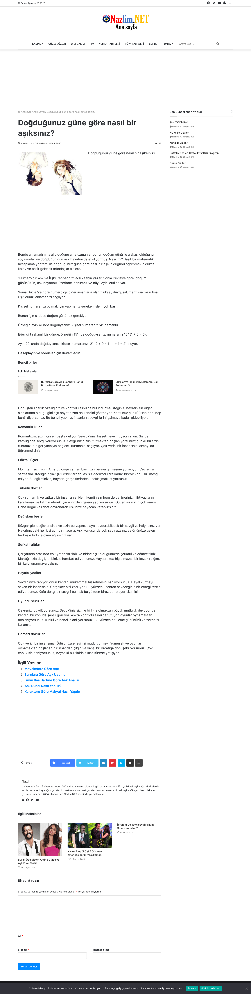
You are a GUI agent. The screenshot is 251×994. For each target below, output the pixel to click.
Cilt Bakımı (78, 43)
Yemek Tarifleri (109, 43)
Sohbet (154, 43)
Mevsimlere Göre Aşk (41, 669)
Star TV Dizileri (179, 122)
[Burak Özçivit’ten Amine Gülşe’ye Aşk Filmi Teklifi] (40, 839)
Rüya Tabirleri (134, 43)
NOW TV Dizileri (179, 132)
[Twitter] (33, 800)
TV (92, 43)
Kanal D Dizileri (179, 142)
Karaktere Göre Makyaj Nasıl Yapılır (52, 691)
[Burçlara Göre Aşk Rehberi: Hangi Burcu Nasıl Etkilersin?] (28, 387)
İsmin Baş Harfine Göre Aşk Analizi (51, 680)
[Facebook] (28, 800)
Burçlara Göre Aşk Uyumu (44, 674)
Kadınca (37, 43)
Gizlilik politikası (210, 988)
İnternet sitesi (101, 949)
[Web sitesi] (24, 800)
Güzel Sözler (57, 43)
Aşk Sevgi (39, 111)
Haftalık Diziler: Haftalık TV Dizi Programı (195, 152)
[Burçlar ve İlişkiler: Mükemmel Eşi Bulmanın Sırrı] (103, 387)
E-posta (23, 949)
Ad (20, 935)
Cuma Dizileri (178, 163)
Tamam (192, 988)
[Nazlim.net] (126, 22)
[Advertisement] (125, 78)
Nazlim (24, 143)
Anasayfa (25, 111)
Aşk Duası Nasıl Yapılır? (42, 686)
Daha (167, 43)
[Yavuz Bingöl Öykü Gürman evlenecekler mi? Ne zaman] (90, 835)
